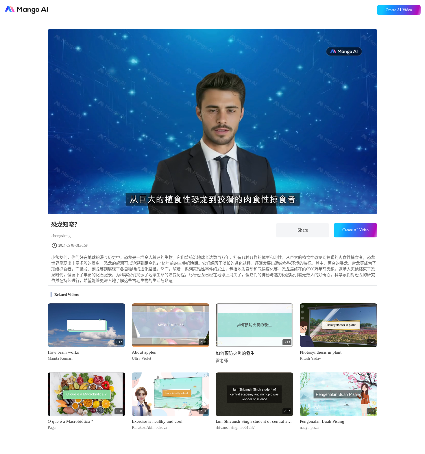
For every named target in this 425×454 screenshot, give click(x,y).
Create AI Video (399, 10)
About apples (144, 352)
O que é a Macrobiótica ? (70, 421)
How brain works (63, 352)
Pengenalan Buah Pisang (322, 421)
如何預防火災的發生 (235, 353)
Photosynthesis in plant (320, 352)
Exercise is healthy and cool (157, 421)
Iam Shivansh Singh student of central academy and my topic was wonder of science (254, 421)
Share (303, 230)
